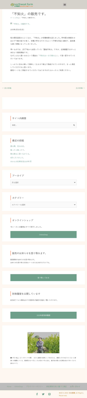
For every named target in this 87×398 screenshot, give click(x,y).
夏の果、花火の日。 (18, 146)
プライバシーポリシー (34, 386)
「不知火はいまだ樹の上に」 (49, 55)
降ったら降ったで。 (18, 150)
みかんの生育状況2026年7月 (21, 161)
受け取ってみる (43, 277)
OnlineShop (43, 234)
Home (9, 386)
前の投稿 (6, 88)
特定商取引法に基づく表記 (56, 386)
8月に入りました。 (17, 157)
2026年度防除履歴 (43, 315)
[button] (64, 4)
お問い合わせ (75, 386)
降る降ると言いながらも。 (20, 153)
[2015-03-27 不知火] (20, 23)
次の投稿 (80, 88)
